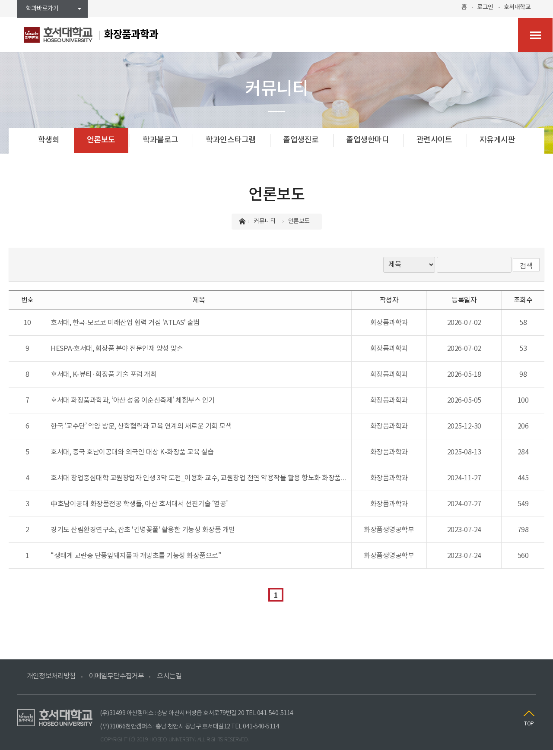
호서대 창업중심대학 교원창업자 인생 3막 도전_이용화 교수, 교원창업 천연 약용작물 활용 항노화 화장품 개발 (203, 478)
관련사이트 (434, 140)
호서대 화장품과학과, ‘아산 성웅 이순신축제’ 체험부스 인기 (133, 400)
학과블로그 (160, 140)
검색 (526, 266)
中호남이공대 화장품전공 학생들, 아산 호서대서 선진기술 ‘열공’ (139, 504)
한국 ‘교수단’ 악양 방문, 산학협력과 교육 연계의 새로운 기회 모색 (141, 426)
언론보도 (101, 140)
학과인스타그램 (231, 140)
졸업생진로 (301, 140)
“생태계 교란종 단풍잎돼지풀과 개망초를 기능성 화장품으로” (136, 556)
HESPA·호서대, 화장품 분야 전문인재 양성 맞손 (117, 349)
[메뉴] (535, 35)
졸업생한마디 (367, 140)
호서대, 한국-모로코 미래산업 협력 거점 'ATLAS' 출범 (125, 323)
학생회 (49, 140)
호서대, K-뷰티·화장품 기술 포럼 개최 (103, 374)
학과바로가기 (42, 8)
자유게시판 (497, 140)
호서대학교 (517, 7)
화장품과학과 (131, 34)
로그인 (485, 7)
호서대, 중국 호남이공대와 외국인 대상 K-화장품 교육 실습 (132, 452)
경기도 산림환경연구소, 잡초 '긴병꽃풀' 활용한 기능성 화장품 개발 (143, 530)
